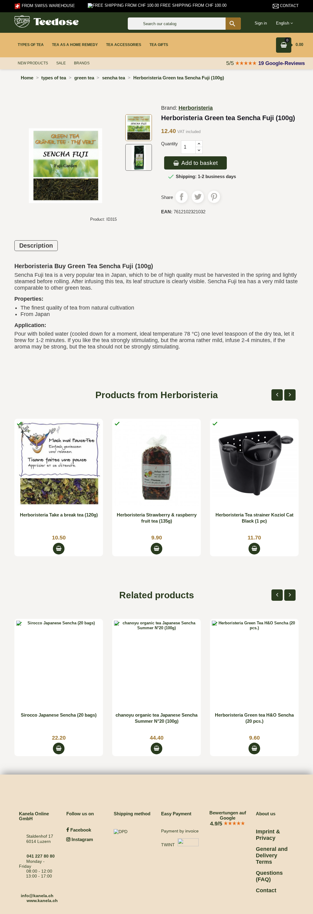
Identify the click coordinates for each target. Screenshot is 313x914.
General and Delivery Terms (272, 855)
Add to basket (199, 163)
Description (36, 245)
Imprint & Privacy (268, 834)
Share (181, 197)
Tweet (198, 197)
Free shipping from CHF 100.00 (192, 5)
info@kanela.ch (37, 895)
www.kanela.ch (42, 900)
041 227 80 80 (41, 856)
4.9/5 (217, 824)
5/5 (230, 63)
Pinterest (214, 197)
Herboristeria (196, 108)
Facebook (80, 829)
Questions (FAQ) (269, 876)
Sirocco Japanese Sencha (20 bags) (59, 715)
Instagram (81, 839)
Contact (289, 5)
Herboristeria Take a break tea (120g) (59, 514)
